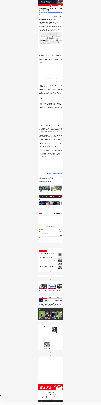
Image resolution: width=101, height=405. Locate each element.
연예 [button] (58, 251)
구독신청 (54, 401)
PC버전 (60, 401)
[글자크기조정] (60, 14)
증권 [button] (50, 251)
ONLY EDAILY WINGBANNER (50, 5)
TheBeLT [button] (50, 297)
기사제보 (47, 401)
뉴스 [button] (42, 251)
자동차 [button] (58, 297)
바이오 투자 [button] (42, 297)
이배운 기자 (43, 14)
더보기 (61, 282)
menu (62, 5)
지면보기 (41, 401)
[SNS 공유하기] (61, 14)
